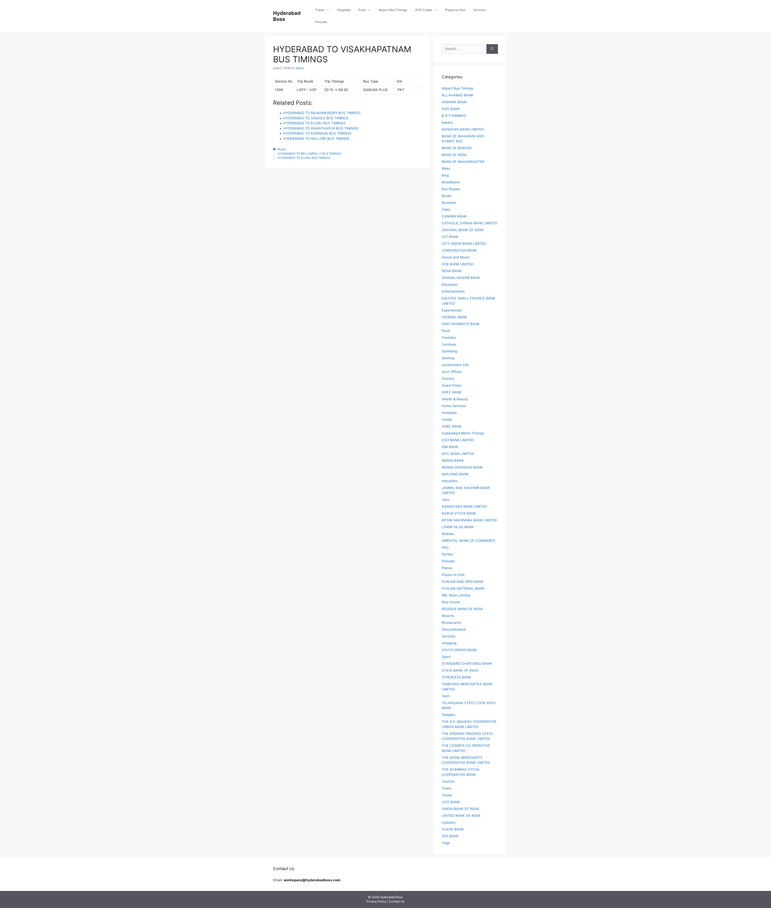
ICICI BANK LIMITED (458, 440)
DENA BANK (452, 271)
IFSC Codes (423, 10)
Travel (319, 10)
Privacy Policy (376, 901)
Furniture (449, 344)
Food (362, 10)
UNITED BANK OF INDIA (461, 816)
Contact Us (397, 901)
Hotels (447, 420)
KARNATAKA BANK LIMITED (464, 507)
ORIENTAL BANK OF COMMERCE (468, 541)
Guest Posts (451, 385)
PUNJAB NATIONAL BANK (463, 588)
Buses (282, 149)
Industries (450, 481)
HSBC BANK (452, 426)
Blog (445, 175)
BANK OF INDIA (454, 155)
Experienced (452, 310)
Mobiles (448, 534)
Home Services (454, 406)
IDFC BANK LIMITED (458, 454)
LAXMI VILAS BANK (458, 527)
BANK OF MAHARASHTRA (463, 162)
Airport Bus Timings (393, 10)
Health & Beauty (455, 399)
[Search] (492, 49)
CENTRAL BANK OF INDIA (463, 230)
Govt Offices (452, 372)
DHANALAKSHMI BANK (461, 278)
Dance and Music (456, 257)
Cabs (446, 209)
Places (447, 568)
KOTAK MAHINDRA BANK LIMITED (469, 520)
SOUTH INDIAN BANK (459, 650)
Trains (447, 788)
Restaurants (451, 623)
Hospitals (344, 10)
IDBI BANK (450, 447)
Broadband (451, 182)
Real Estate (451, 602)
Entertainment (453, 291)
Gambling (449, 351)
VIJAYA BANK (453, 829)
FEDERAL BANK (454, 317)
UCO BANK (451, 802)
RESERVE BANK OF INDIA (462, 609)
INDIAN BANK (453, 461)
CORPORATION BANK (459, 250)
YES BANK (450, 836)
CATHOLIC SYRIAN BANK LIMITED (469, 223)
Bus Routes (451, 189)
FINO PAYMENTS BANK (461, 324)
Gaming (448, 358)
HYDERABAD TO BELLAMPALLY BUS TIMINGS (309, 153)
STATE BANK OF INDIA (460, 670)
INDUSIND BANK (455, 474)
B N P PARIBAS (454, 116)
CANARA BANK (454, 216)
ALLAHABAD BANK (457, 95)
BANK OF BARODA (457, 148)
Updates (449, 822)
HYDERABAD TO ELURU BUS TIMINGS (304, 157)
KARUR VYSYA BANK (459, 513)
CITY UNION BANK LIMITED (464, 244)
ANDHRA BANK (454, 102)
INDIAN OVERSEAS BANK (462, 467)
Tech (446, 696)
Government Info (455, 365)
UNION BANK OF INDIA (460, 809)
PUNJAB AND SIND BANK (462, 582)
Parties (447, 554)
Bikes (446, 168)
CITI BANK (450, 237)
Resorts (448, 616)
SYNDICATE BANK (456, 677)
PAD (445, 547)
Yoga (446, 843)
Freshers (449, 338)
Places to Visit (455, 10)
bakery (447, 123)
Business (449, 203)
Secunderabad (454, 629)
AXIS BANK (451, 109)
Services (479, 10)
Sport (446, 657)
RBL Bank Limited (456, 595)
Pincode (321, 22)
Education (450, 285)
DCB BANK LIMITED (457, 264)
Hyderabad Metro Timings (463, 433)
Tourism (448, 781)
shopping (449, 643)
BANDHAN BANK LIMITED (463, 129)
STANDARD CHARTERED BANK (467, 664)
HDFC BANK (452, 392)
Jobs (446, 500)
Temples (448, 715)
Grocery (448, 379)
